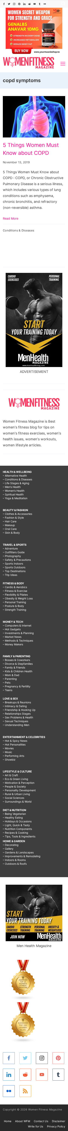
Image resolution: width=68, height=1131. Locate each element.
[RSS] (25, 1091)
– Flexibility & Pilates (15, 594)
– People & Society (14, 786)
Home (7, 1121)
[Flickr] (45, 4)
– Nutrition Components (17, 828)
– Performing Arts (13, 755)
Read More (10, 218)
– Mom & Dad (11, 675)
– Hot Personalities (14, 744)
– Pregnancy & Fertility (16, 686)
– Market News (12, 636)
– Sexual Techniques (15, 721)
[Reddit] (29, 4)
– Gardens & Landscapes (18, 852)
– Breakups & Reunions (17, 702)
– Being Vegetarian (14, 813)
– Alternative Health (15, 475)
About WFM (22, 1121)
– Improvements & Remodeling (21, 856)
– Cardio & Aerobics (15, 587)
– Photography (12, 556)
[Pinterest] (19, 4)
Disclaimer (58, 1121)
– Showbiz (9, 759)
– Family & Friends (14, 667)
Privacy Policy (56, 1126)
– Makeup (9, 525)
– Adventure (10, 548)
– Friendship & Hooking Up (19, 709)
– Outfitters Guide (14, 552)
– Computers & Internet (17, 625)
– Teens (7, 690)
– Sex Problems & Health (18, 717)
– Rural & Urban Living (16, 794)
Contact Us (41, 1121)
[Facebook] (4, 4)
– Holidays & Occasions (17, 821)
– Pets (6, 682)
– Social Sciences (13, 797)
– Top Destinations (14, 571)
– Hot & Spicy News (15, 740)
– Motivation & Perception (18, 782)
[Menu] (62, 63)
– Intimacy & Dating (15, 706)
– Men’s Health (12, 486)
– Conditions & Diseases (17, 479)
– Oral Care (10, 528)
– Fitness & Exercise (15, 590)
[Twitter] (9, 4)
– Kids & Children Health (17, 671)
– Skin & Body (11, 532)
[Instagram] (14, 4)
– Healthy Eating (13, 817)
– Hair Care (9, 521)
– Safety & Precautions (17, 559)
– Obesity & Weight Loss (18, 598)
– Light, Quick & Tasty (16, 825)
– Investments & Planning (18, 633)
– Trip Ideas (10, 574)
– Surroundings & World (17, 801)
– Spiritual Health (13, 494)
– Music (7, 752)
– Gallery (8, 848)
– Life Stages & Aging (16, 483)
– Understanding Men (16, 725)
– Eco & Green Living (15, 779)
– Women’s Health (13, 490)
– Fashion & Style (13, 517)
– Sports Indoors (13, 563)
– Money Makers (13, 644)
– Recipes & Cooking (15, 832)
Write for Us (35, 1126)
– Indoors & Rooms (14, 860)
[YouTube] (34, 4)
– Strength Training (14, 609)
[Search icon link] (62, 4)
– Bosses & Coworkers (16, 660)
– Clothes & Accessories (17, 513)
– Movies (8, 748)
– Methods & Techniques (18, 640)
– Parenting (10, 678)
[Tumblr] (40, 4)
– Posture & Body (13, 605)
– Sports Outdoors (14, 567)
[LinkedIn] (24, 4)
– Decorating (11, 844)
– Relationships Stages (17, 713)
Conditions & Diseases (18, 230)
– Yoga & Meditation (15, 498)
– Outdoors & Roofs (15, 863)
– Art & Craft (10, 775)
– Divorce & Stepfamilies (18, 663)
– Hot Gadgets (12, 629)
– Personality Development (19, 790)
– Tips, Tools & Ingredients (19, 836)
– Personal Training (14, 602)
